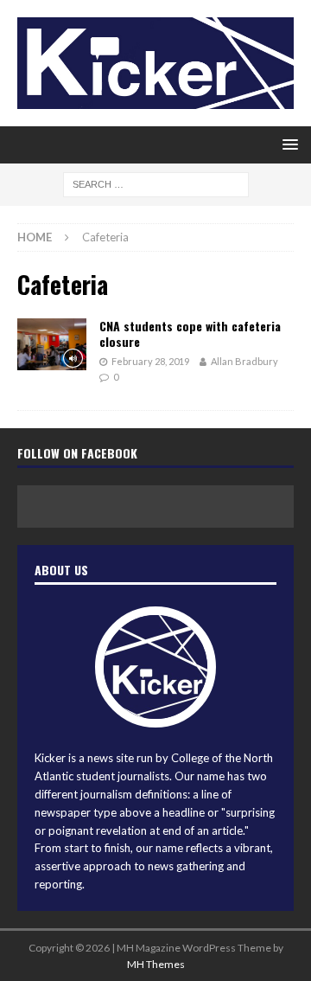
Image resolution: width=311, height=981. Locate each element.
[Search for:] (156, 183)
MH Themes (156, 964)
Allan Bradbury (244, 361)
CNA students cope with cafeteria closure (190, 333)
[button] (287, 144)
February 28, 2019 (150, 361)
